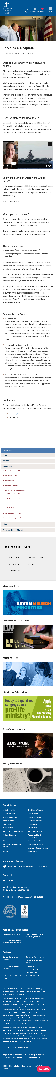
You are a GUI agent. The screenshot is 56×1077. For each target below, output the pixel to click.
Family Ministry (8, 824)
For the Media (20, 1055)
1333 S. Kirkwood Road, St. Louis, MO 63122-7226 (24, 897)
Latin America (31, 867)
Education (6, 524)
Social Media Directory (33, 1057)
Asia (15, 867)
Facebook (16, 558)
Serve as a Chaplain (13, 494)
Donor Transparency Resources (16, 1047)
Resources (10, 507)
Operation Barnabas (13, 503)
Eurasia (22, 867)
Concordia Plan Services (35, 957)
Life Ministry (32, 828)
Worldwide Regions (11, 476)
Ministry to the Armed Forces (15, 490)
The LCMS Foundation (34, 976)
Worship (5, 852)
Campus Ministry (9, 814)
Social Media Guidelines (13, 1057)
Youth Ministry (33, 852)
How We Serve (8, 450)
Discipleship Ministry (35, 810)
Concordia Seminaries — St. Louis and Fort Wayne (12, 941)
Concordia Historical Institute (10, 958)
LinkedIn (15, 571)
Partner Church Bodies (12, 513)
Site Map (32, 1055)
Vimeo (33, 564)
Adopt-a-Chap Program (14, 498)
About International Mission (14, 471)
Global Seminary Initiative (13, 518)
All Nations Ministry (10, 810)
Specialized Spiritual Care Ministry (12, 846)
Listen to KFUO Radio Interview (14, 202)
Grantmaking (32, 824)
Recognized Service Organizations (35, 836)
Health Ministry (8, 828)
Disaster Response (9, 821)
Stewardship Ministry (35, 844)
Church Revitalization (10, 817)
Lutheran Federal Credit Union (12, 977)
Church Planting (33, 814)
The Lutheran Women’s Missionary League (34, 936)
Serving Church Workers (36, 841)
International (7, 467)
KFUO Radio (30, 966)
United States (42, 867)
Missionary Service (11, 485)
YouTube (15, 564)
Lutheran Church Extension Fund (32, 971)
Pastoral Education (9, 835)
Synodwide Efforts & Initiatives (14, 530)
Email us (10, 880)
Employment (7, 1055)
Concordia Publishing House (34, 962)
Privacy (41, 1055)
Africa (10, 867)
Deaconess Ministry (35, 817)
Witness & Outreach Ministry (38, 848)
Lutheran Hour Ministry (11, 934)
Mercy (5, 455)
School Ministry (8, 841)
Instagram (37, 558)
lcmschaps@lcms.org (16, 414)
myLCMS (28, 12)
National (6, 461)
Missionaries (9, 480)
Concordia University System (11, 968)
